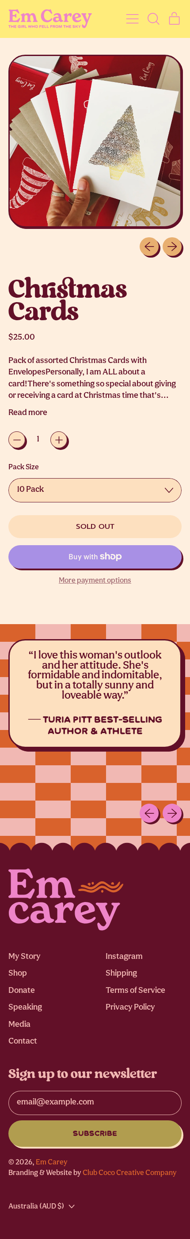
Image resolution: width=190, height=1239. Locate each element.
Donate (21, 991)
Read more (27, 413)
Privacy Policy (130, 1007)
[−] (16, 439)
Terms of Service (135, 991)
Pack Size (23, 467)
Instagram (124, 957)
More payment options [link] (95, 580)
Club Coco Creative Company (130, 1173)
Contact (22, 1041)
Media (19, 1025)
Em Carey (52, 1162)
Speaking (25, 1007)
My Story (24, 957)
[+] (58, 439)
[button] (153, 18)
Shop (17, 973)
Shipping (121, 973)
